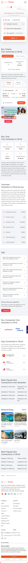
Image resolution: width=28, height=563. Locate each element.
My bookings (16, 503)
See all (24, 409)
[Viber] (2, 538)
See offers (8, 121)
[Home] (7, 2)
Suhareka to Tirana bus (8, 392)
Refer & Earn (4, 518)
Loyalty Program (5, 516)
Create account (17, 511)
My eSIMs (15, 506)
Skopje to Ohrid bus (7, 458)
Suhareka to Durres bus (8, 386)
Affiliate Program (5, 523)
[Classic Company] (19, 329)
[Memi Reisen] (8, 329)
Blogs (2, 513)
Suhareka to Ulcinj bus (7, 398)
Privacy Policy (16, 535)
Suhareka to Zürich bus (8, 395)
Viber (5, 538)
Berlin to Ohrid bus (6, 465)
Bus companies (5, 506)
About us (3, 508)
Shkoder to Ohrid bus (7, 462)
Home (2, 475)
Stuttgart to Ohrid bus (7, 468)
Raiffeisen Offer (5, 520)
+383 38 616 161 (8, 535)
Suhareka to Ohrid (7, 56)
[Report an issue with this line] (24, 90)
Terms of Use (16, 532)
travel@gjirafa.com (8, 532)
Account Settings (17, 508)
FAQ (2, 525)
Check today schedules (14, 69)
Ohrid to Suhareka (20, 56)
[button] (14, 258)
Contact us (6, 310)
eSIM (2, 503)
